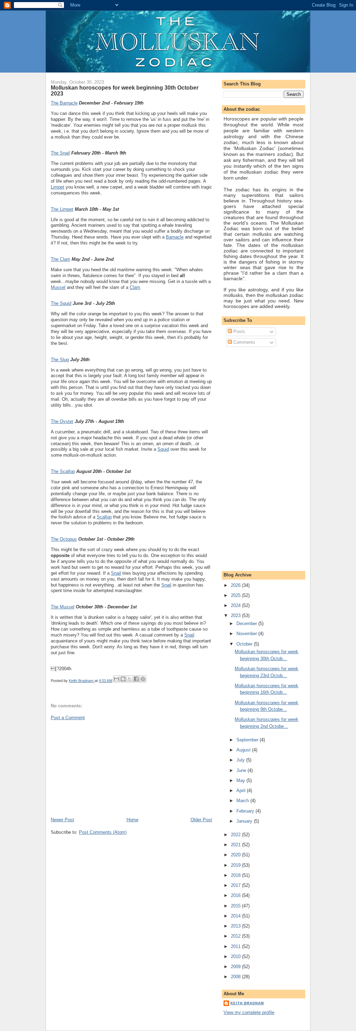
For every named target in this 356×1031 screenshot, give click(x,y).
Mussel (58, 287)
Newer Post (62, 819)
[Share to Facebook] (136, 678)
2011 (236, 946)
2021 (236, 844)
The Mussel (62, 606)
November (247, 633)
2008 (236, 976)
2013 (236, 926)
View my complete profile (249, 1012)
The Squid (61, 303)
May (241, 780)
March (243, 800)
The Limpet (62, 209)
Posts (238, 331)
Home (132, 819)
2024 (236, 605)
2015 (236, 905)
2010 (236, 956)
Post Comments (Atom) (103, 832)
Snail (116, 573)
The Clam (60, 259)
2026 (236, 585)
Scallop (104, 516)
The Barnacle (64, 103)
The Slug (60, 359)
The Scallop (63, 471)
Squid (163, 449)
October (245, 644)
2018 (236, 875)
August (244, 750)
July (241, 760)
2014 (236, 915)
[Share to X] (129, 678)
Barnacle (175, 237)
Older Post (201, 819)
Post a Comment (68, 717)
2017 (236, 885)
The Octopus (64, 539)
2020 (236, 854)
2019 (236, 865)
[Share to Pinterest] (142, 678)
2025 (236, 595)
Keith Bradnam (247, 1003)
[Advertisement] (103, 768)
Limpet (57, 187)
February (246, 811)
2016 (236, 895)
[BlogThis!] (123, 678)
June (242, 770)
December (247, 623)
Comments (243, 342)
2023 (236, 615)
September (248, 739)
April (241, 790)
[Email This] (116, 678)
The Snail (60, 153)
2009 (236, 966)
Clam (135, 287)
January (245, 821)
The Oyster (62, 421)
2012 (236, 936)
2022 (236, 834)
